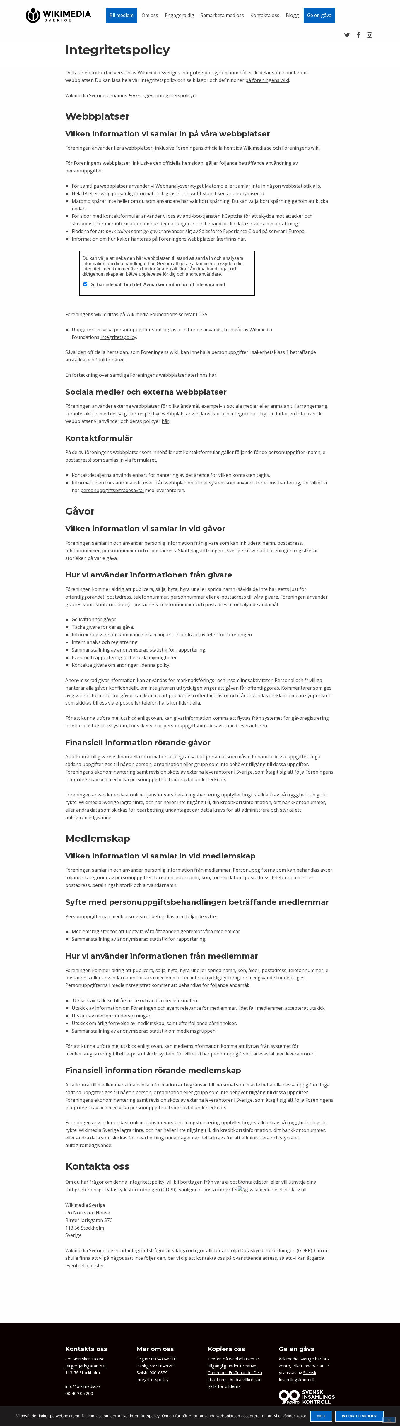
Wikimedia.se (257, 148)
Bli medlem (122, 15)
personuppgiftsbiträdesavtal (112, 490)
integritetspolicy (118, 337)
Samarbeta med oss (222, 15)
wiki (315, 148)
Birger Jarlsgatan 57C (86, 1366)
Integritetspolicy (152, 1379)
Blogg (292, 15)
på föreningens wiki (267, 80)
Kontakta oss (264, 15)
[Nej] (389, 1419)
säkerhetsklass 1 (270, 352)
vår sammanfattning (275, 223)
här (241, 239)
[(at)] (244, 1189)
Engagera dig (179, 15)
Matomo (214, 186)
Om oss (150, 15)
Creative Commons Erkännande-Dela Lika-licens (235, 1372)
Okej (321, 1416)
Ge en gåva (319, 15)
